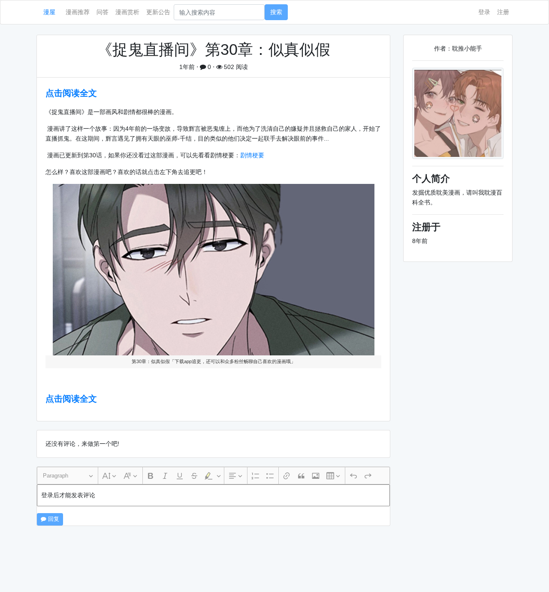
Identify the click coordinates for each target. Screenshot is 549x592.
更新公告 (158, 12)
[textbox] (213, 495)
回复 (52, 519)
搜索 (276, 12)
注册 (503, 12)
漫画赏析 (127, 12)
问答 (103, 12)
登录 (484, 12)
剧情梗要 (252, 155)
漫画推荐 (78, 12)
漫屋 (49, 12)
